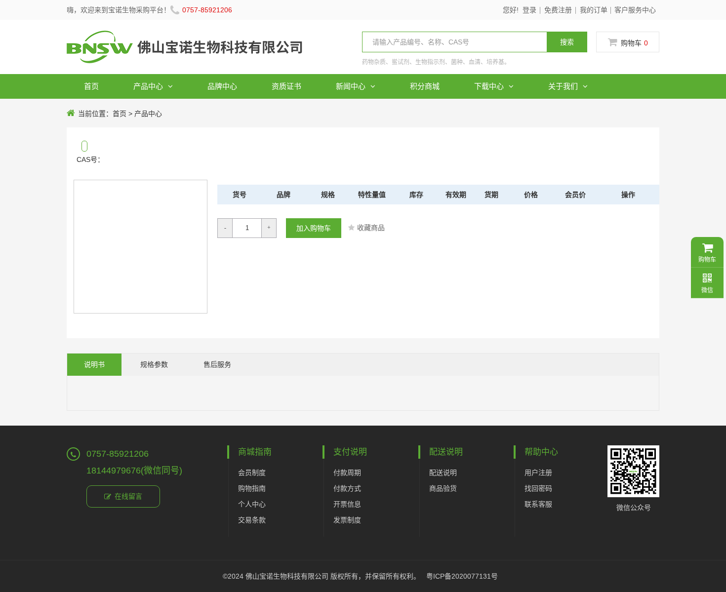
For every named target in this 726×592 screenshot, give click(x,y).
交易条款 (252, 520)
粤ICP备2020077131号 (462, 576)
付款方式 (347, 488)
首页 (91, 86)
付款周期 (347, 472)
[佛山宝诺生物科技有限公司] (184, 53)
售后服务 (217, 364)
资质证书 (286, 86)
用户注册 (538, 472)
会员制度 (252, 472)
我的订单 (593, 10)
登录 (529, 10)
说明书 (94, 364)
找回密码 (538, 488)
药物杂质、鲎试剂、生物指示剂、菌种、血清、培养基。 (436, 62)
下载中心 (489, 86)
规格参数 (154, 364)
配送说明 (443, 472)
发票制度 (347, 520)
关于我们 (563, 86)
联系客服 (538, 504)
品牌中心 (222, 86)
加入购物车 (313, 228)
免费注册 (558, 10)
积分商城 (425, 86)
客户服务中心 (635, 10)
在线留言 (128, 496)
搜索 (567, 42)
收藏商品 (371, 228)
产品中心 (148, 86)
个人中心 (252, 504)
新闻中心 (350, 86)
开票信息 (347, 504)
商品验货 (443, 488)
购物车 (634, 43)
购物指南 (252, 488)
